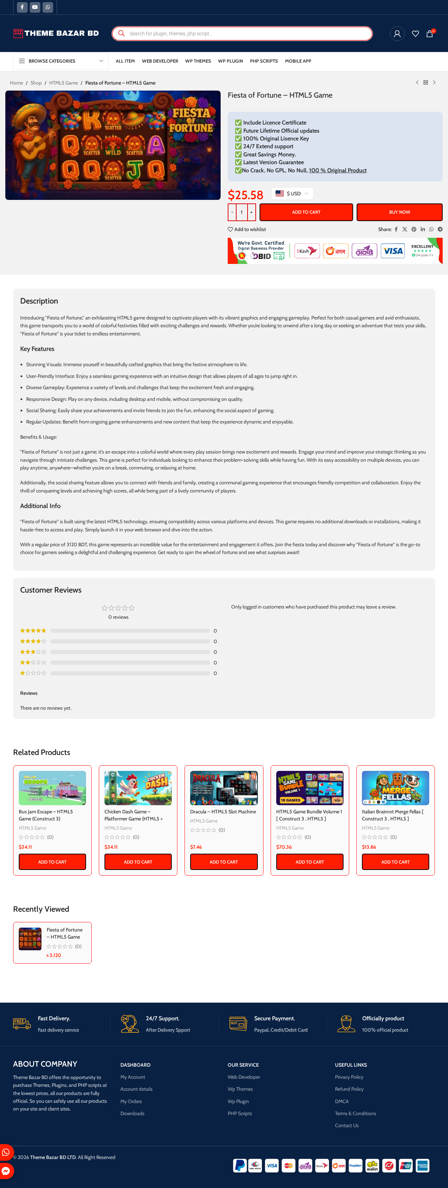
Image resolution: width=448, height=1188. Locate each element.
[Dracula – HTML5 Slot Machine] (223, 788)
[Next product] (434, 83)
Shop (36, 83)
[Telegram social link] (440, 229)
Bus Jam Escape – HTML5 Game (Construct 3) (46, 815)
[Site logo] (56, 33)
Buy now (399, 212)
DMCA (342, 1101)
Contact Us (347, 1125)
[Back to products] (425, 83)
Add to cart (306, 212)
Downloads (132, 1113)
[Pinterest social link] (414, 229)
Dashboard (135, 1065)
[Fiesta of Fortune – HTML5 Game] (30, 939)
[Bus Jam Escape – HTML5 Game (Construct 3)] (52, 788)
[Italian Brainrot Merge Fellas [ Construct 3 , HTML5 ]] (395, 788)
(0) (50, 837)
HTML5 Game (63, 83)
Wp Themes (240, 1089)
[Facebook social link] (22, 7)
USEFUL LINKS (351, 1065)
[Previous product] (417, 83)
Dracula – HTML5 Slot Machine (223, 811)
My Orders (131, 1101)
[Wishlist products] (415, 34)
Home (16, 83)
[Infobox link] (61, 1024)
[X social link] (404, 229)
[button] (52, 862)
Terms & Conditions (355, 1113)
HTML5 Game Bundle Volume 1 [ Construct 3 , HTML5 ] (309, 815)
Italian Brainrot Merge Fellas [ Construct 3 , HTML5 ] (393, 815)
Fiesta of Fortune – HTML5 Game (65, 933)
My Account (132, 1077)
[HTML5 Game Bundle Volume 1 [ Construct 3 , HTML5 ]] (310, 788)
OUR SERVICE (243, 1065)
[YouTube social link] (35, 7)
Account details (136, 1089)
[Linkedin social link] (423, 229)
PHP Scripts (240, 1113)
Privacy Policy (349, 1077)
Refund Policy (349, 1089)
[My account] (397, 34)
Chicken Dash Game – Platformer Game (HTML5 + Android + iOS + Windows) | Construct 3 (133, 822)
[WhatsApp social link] (47, 7)
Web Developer (244, 1077)
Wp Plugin (238, 1101)
